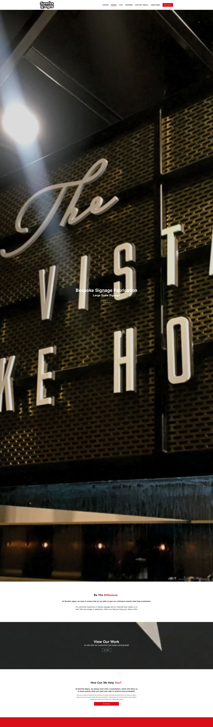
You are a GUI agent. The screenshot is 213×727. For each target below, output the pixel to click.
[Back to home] (47, 5)
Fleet (121, 5)
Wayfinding (129, 5)
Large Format (155, 5)
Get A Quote (167, 5)
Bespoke (114, 5)
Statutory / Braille (141, 5)
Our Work (106, 650)
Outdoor (105, 5)
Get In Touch (106, 302)
